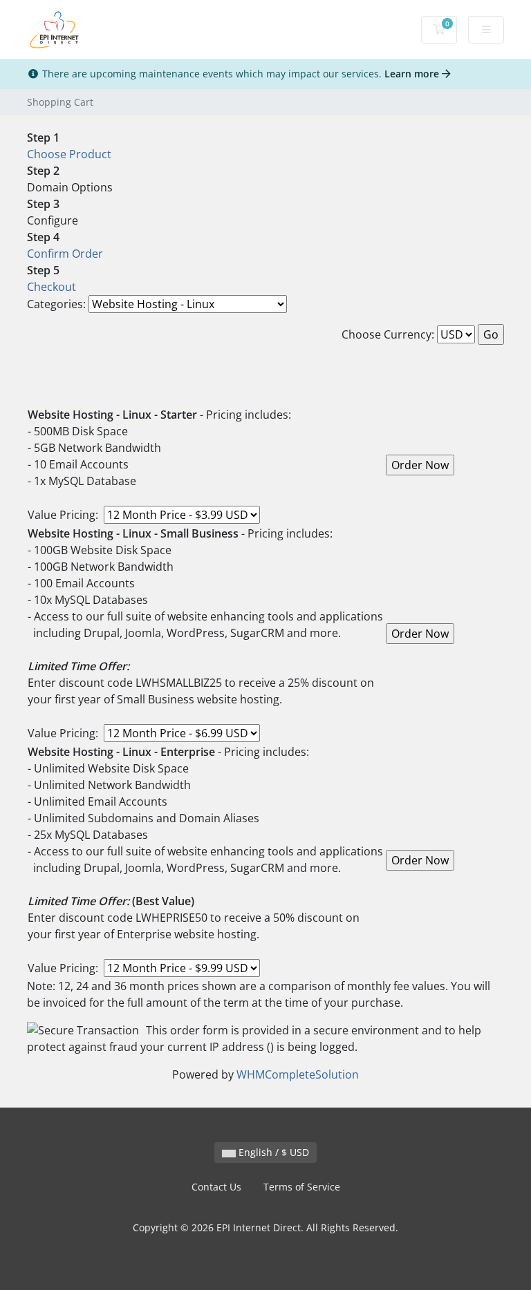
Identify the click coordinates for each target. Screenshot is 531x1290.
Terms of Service (301, 1186)
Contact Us (216, 1186)
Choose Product (69, 154)
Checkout (51, 286)
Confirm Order (65, 253)
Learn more (413, 73)
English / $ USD (272, 1152)
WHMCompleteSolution (297, 1074)
